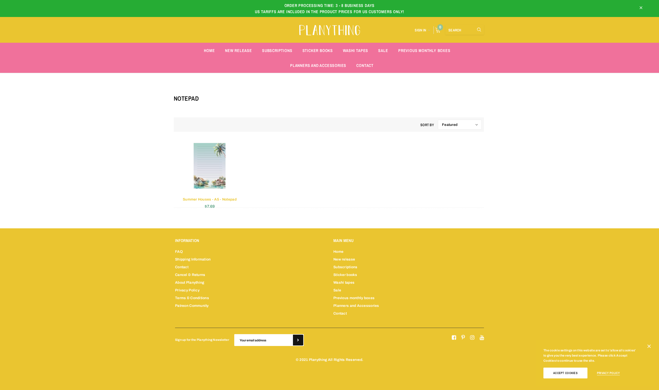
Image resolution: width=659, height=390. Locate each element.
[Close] (649, 347)
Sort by (427, 125)
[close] (641, 8)
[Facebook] (454, 337)
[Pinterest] (463, 337)
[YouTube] (482, 337)
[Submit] (298, 340)
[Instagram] (472, 337)
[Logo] (329, 29)
